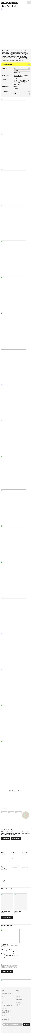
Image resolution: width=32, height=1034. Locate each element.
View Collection (6, 918)
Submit (26, 1024)
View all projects (7, 971)
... (29, 1031)
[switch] (18, 1005)
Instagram (4, 998)
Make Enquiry (16, 838)
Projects (18, 991)
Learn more (5, 838)
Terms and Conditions (7, 1005)
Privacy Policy (5, 1004)
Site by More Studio (7, 1031)
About (3, 991)
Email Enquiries (5, 1012)
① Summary (19, 1031)
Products (18, 990)
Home (3, 990)
